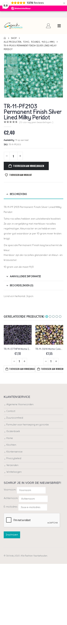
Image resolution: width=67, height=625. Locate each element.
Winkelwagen (14, 471)
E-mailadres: (11, 506)
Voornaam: (10, 489)
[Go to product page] (18, 335)
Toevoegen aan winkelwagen (28, 166)
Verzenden (12, 465)
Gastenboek (13, 431)
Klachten (11, 444)
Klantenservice (14, 451)
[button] (59, 26)
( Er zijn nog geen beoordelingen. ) (36, 122)
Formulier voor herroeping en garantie (27, 424)
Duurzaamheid (14, 417)
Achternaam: (11, 498)
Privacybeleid (13, 458)
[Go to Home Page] (5, 38)
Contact (10, 411)
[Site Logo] (13, 25)
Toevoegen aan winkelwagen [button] (22, 368)
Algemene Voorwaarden (20, 404)
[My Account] (48, 25)
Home (9, 438)
